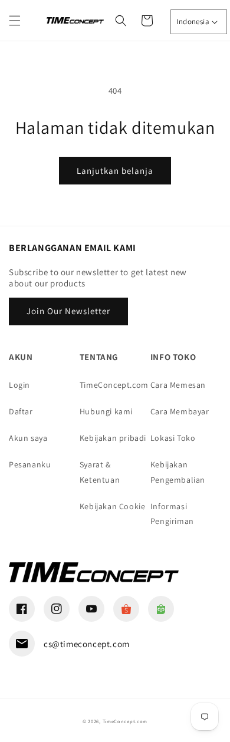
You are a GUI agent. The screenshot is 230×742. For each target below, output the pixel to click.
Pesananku (30, 464)
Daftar (21, 411)
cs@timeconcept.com (87, 643)
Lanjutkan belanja (115, 170)
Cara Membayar (179, 411)
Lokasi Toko (173, 438)
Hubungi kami (106, 411)
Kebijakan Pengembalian (177, 471)
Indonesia (192, 22)
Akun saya (28, 438)
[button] (15, 21)
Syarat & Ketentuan (100, 471)
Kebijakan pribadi (113, 438)
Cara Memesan (178, 385)
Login (19, 385)
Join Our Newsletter (68, 310)
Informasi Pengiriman (172, 513)
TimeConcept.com (114, 385)
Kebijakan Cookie (113, 506)
